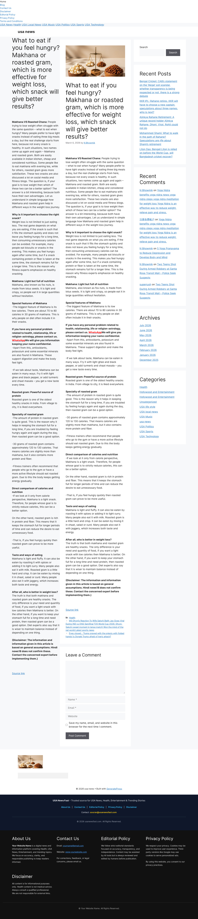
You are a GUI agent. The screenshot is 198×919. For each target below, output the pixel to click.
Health (17, 24)
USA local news (149, 411)
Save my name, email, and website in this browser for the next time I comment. (93, 724)
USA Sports (77, 24)
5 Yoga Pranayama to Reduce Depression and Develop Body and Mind (159, 253)
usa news (26, 31)
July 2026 (145, 325)
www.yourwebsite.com (76, 852)
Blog (2, 4)
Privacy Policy (7, 18)
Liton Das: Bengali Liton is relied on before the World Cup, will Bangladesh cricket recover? (158, 153)
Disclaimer (5, 11)
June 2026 (146, 330)
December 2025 (149, 359)
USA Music (48, 24)
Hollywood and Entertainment (157, 392)
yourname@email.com (73, 845)
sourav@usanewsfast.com (103, 812)
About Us (66, 807)
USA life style (147, 406)
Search (144, 47)
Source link (18, 673)
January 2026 (148, 355)
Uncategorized (148, 401)
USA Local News (31, 24)
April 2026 (146, 340)
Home (3, 1)
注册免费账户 (147, 219)
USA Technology (94, 24)
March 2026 (147, 345)
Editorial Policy (7, 14)
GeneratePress (114, 788)
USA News (6, 24)
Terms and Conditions (11, 21)
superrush (145, 284)
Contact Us (5, 8)
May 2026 (145, 335)
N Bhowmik (146, 190)
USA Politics (63, 24)
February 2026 (148, 350)
